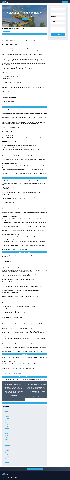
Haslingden (7, 426)
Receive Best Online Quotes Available (24, 177)
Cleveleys (7, 456)
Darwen (6, 429)
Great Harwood (7, 418)
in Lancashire (12, 46)
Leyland (6, 439)
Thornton (6, 452)
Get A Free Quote (25, 403)
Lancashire (7, 463)
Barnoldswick (10, 373)
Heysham (6, 448)
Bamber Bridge (7, 431)
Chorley (6, 437)
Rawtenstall (7, 422)
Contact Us (65, 1)
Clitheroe (15, 373)
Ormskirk (6, 454)
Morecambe (7, 446)
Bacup (6, 420)
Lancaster (6, 443)
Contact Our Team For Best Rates (25, 106)
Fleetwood (7, 460)
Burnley (6, 373)
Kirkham (6, 441)
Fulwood (6, 435)
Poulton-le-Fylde (8, 450)
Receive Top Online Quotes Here (24, 252)
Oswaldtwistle (7, 424)
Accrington (19, 373)
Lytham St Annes (8, 458)
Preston (6, 433)
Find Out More (24, 354)
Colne (3, 373)
